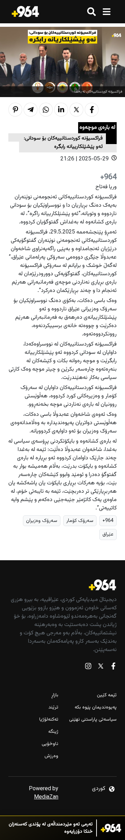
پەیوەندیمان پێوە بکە (96, 707)
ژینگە (53, 732)
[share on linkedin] (61, 110)
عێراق (108, 534)
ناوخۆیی (50, 744)
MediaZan (46, 797)
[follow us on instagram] (88, 668)
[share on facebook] (92, 110)
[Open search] (91, 11)
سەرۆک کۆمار (79, 521)
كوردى (98, 788)
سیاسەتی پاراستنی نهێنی (93, 719)
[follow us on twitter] (100, 668)
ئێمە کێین (107, 695)
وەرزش (51, 756)
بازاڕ (54, 695)
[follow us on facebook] (113, 668)
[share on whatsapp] (46, 110)
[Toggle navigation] (106, 11)
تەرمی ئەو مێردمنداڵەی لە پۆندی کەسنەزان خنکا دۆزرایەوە (51, 828)
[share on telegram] (31, 110)
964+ (108, 521)
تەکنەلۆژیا (48, 719)
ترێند (53, 707)
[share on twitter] (76, 110)
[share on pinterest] (15, 110)
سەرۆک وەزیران (41, 521)
